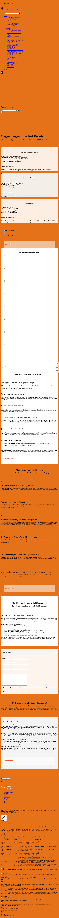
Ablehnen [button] (13, 812)
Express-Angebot (9, 244)
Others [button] (2, 901)
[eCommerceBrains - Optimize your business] (11, 9)
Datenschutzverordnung (50, 687)
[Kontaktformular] (57, 370)
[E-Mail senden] (57, 367)
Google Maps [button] (3, 911)
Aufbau (44, 707)
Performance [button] (3, 872)
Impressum (6, 793)
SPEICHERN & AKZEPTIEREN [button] (8, 915)
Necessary (4, 834)
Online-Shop (39, 749)
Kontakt (5, 794)
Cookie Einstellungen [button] (5, 812)
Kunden (5, 799)
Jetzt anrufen (3, 777)
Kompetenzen (7, 797)
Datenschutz (37, 810)
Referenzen (6, 798)
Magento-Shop (13, 728)
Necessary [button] (3, 833)
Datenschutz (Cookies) (8, 792)
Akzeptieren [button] (17, 812)
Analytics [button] (3, 881)
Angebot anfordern (5, 778)
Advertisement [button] (4, 896)
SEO (50, 748)
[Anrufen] (57, 363)
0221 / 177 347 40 (9, 3)
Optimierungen (8, 727)
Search (17, 110)
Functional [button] (3, 866)
